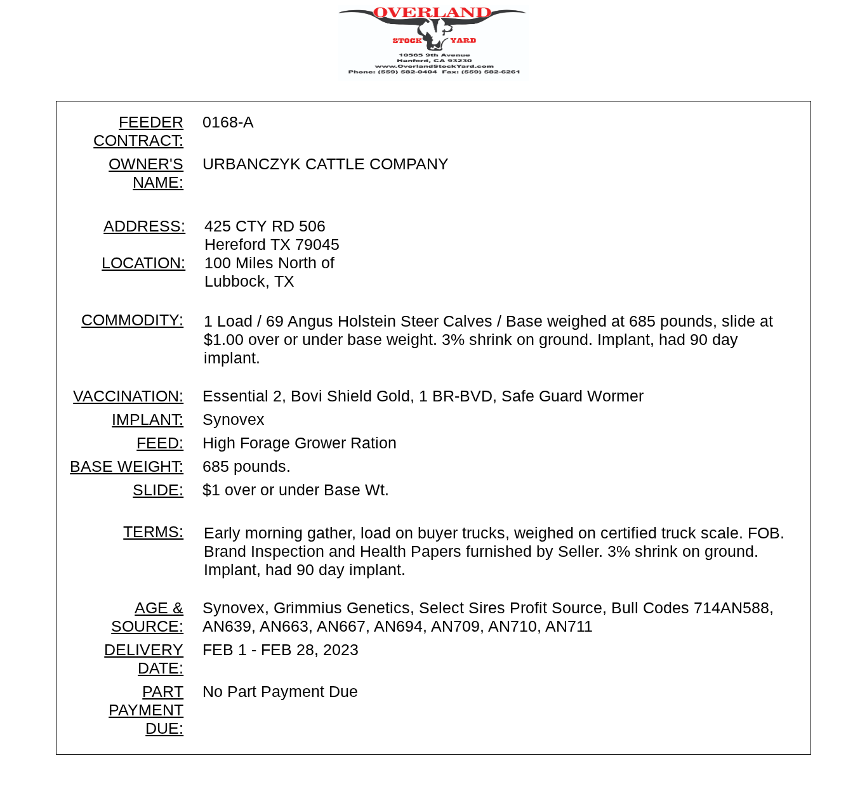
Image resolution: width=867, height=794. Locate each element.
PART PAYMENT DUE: (146, 709)
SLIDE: (158, 489)
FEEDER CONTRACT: (138, 131)
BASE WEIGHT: (126, 466)
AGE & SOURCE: (147, 617)
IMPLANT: (147, 419)
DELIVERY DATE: (143, 659)
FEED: (159, 443)
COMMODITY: (132, 320)
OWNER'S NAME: (146, 173)
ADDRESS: (144, 226)
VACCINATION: (128, 396)
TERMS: (153, 531)
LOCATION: (143, 262)
